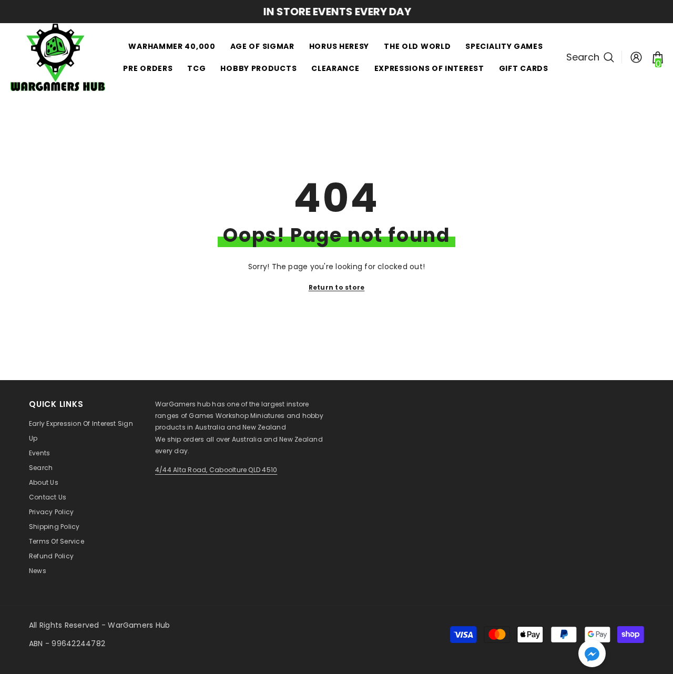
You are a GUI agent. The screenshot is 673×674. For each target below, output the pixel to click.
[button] (592, 653)
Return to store (337, 287)
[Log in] (636, 57)
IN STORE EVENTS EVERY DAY (337, 11)
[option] (336, 11)
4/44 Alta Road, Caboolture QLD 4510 (216, 469)
